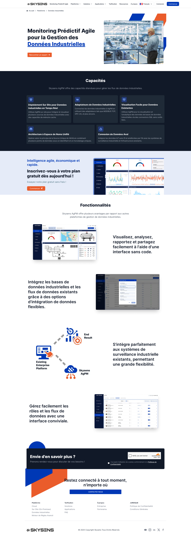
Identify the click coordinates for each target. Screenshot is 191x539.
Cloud (34, 506)
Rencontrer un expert (38, 55)
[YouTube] (145, 530)
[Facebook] (163, 530)
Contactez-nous (95, 492)
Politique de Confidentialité (141, 506)
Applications (99, 4)
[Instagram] (150, 530)
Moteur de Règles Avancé (42, 515)
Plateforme (75, 4)
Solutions (86, 4)
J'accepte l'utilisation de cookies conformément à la (133, 463)
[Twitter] (158, 530)
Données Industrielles (56, 11)
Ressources (123, 4)
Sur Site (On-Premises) (41, 509)
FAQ (66, 512)
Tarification (113, 4)
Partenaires (102, 509)
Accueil (31, 11)
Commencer (173, 4)
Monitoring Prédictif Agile (59, 4)
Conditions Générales (139, 509)
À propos (134, 4)
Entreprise (101, 506)
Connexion (160, 4)
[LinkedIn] (154, 530)
